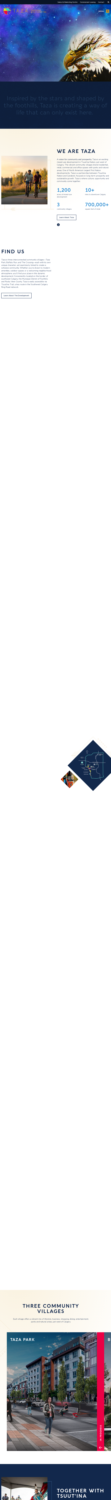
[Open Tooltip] (58, 225)
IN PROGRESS (100, 1433)
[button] (104, 11)
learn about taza (66, 217)
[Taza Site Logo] (25, 11)
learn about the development (16, 295)
